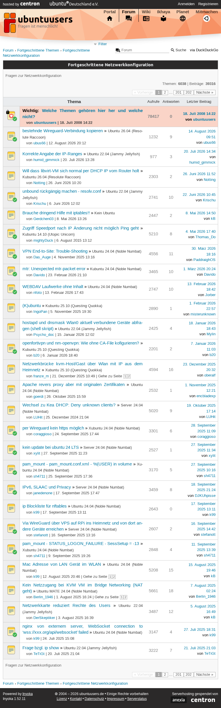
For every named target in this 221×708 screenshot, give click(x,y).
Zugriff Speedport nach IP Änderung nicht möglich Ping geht (80, 228)
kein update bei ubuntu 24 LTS (50, 447)
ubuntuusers (45, 122)
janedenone (42, 493)
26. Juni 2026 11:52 (199, 174)
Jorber (210, 295)
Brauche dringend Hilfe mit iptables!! (56, 213)
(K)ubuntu (31, 305)
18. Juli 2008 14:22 (199, 113)
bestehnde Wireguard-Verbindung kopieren (62, 131)
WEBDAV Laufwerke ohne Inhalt (52, 286)
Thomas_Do (205, 237)
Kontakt (76, 699)
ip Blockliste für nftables (44, 506)
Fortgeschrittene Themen (38, 50)
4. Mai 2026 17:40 (201, 231)
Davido (39, 275)
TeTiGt (39, 654)
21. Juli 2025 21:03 (200, 648)
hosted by (11, 4)
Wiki (146, 12)
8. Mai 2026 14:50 (201, 213)
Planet (182, 12)
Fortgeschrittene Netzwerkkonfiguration (95, 684)
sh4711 (39, 476)
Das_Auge (42, 257)
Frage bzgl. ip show (40, 648)
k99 (36, 512)
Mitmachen (207, 12)
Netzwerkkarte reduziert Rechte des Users (66, 605)
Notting (39, 183)
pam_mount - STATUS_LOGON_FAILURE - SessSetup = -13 (80, 543)
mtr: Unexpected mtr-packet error (53, 269)
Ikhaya (163, 12)
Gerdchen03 (43, 219)
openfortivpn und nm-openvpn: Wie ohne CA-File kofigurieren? (80, 343)
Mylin (211, 334)
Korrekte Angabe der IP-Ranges (52, 154)
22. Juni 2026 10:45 (199, 194)
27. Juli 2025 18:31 (200, 629)
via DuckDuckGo (204, 50)
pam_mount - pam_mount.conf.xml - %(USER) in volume (77, 464)
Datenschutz (94, 699)
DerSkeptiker (44, 618)
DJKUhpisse (205, 495)
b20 (36, 355)
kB (213, 218)
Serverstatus (137, 699)
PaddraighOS (204, 260)
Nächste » (204, 92)
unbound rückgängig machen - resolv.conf (61, 191)
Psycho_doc (43, 334)
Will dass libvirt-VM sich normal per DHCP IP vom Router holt (80, 171)
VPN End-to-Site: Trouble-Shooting (54, 251)
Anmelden (186, 4)
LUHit (38, 417)
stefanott (40, 535)
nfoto (37, 292)
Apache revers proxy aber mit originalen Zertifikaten (73, 384)
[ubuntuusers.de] (39, 24)
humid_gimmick (46, 160)
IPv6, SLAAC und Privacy (46, 487)
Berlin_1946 (43, 597)
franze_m (41, 376)
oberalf (210, 375)
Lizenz (62, 699)
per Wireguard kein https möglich (53, 428)
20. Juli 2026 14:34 (200, 151)
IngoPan (40, 311)
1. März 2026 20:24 (199, 269)
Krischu (39, 203)
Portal (110, 12)
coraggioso (42, 434)
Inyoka (27, 694)
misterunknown (203, 314)
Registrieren (208, 4)
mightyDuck (43, 240)
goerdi (38, 396)
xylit (36, 453)
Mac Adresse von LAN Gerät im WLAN (61, 564)
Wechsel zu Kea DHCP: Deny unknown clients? (68, 405)
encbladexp (206, 396)
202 (189, 92)
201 (179, 92)
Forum (128, 12)
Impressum (115, 699)
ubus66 (39, 143)
